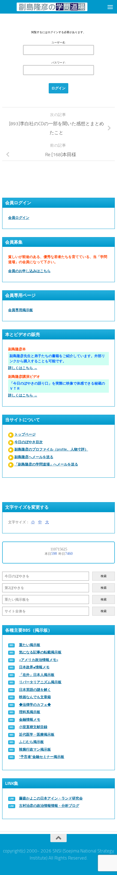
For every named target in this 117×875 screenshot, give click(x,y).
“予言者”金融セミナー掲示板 (41, 757)
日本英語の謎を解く (35, 690)
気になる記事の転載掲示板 (40, 652)
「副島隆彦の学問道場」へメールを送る (46, 464)
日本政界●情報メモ (34, 667)
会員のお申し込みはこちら (29, 271)
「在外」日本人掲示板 (36, 675)
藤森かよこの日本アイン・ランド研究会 (51, 798)
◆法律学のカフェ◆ (35, 705)
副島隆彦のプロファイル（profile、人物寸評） (51, 449)
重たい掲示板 (29, 645)
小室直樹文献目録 (33, 727)
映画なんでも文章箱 (35, 697)
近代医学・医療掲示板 (36, 734)
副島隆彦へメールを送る (33, 457)
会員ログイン (18, 218)
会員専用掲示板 (20, 310)
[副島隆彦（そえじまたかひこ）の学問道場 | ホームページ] (52, 7)
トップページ (25, 434)
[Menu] (110, 7)
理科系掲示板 (29, 712)
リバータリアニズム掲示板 (40, 682)
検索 (104, 576)
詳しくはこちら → (22, 368)
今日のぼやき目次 (28, 442)
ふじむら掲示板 (31, 742)
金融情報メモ (29, 719)
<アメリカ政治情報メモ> (38, 660)
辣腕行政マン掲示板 (35, 749)
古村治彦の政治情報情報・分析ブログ (49, 806)
